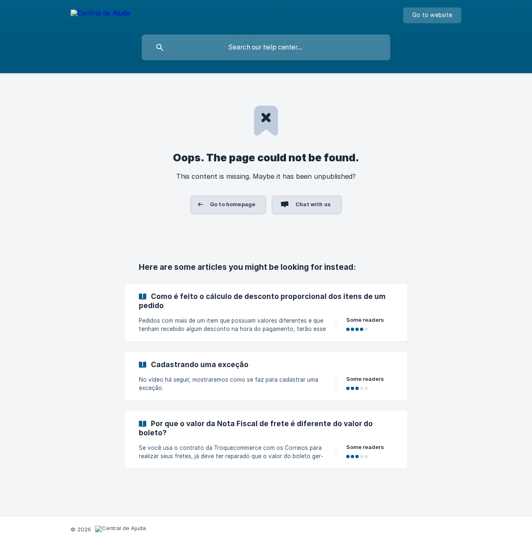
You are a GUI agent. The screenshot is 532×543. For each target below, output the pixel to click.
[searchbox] (266, 47)
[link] (266, 312)
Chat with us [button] (313, 204)
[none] (100, 14)
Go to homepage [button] (232, 204)
